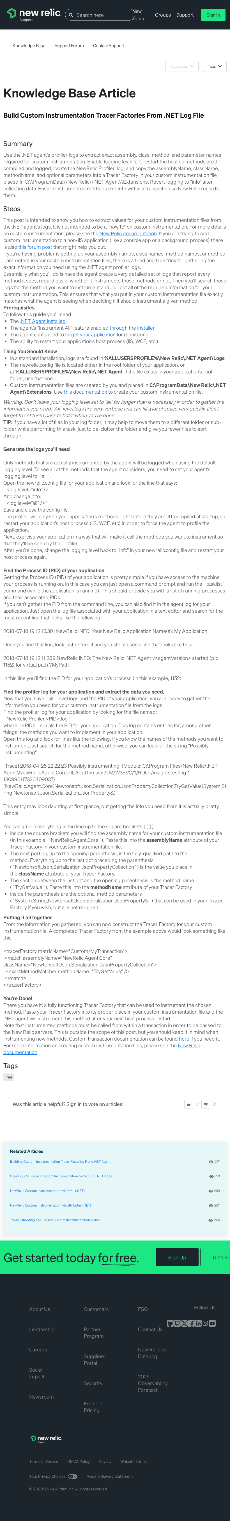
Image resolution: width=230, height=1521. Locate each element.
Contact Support (109, 45)
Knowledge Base (29, 45)
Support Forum (69, 45)
